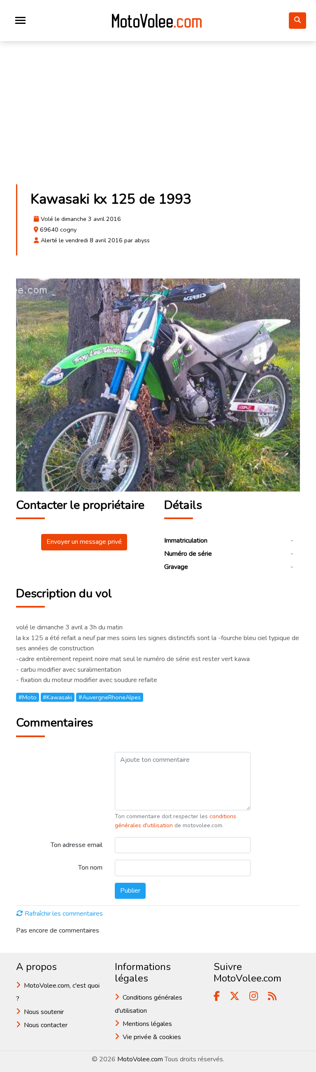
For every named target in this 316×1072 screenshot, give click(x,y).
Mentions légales (147, 1023)
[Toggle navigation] (20, 20)
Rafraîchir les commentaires (64, 913)
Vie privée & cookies (152, 1037)
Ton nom (90, 867)
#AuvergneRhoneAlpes (110, 697)
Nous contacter (45, 1025)
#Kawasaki (57, 697)
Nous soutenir (44, 1011)
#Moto (28, 697)
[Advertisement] (158, 116)
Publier (130, 890)
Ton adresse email (76, 844)
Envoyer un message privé (84, 541)
